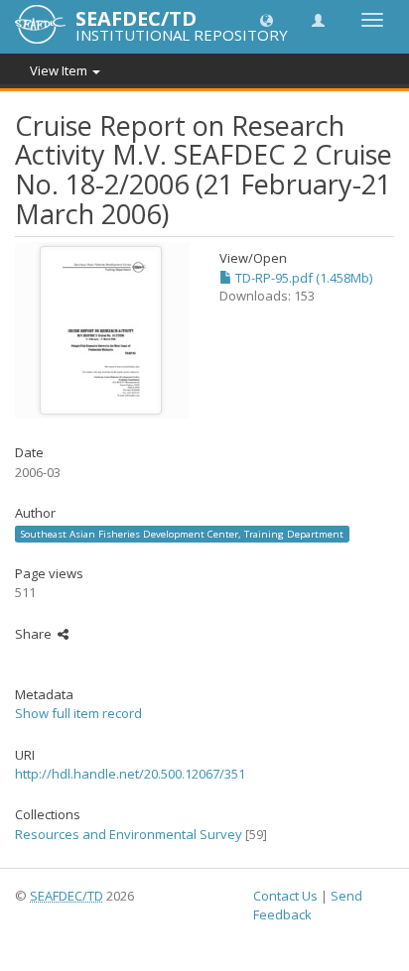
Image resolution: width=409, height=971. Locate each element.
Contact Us (285, 896)
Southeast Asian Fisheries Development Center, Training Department (182, 533)
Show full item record (78, 713)
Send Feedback (307, 905)
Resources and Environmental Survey (128, 834)
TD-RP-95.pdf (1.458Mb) (302, 278)
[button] (266, 19)
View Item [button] (60, 70)
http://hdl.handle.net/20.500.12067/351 (130, 774)
